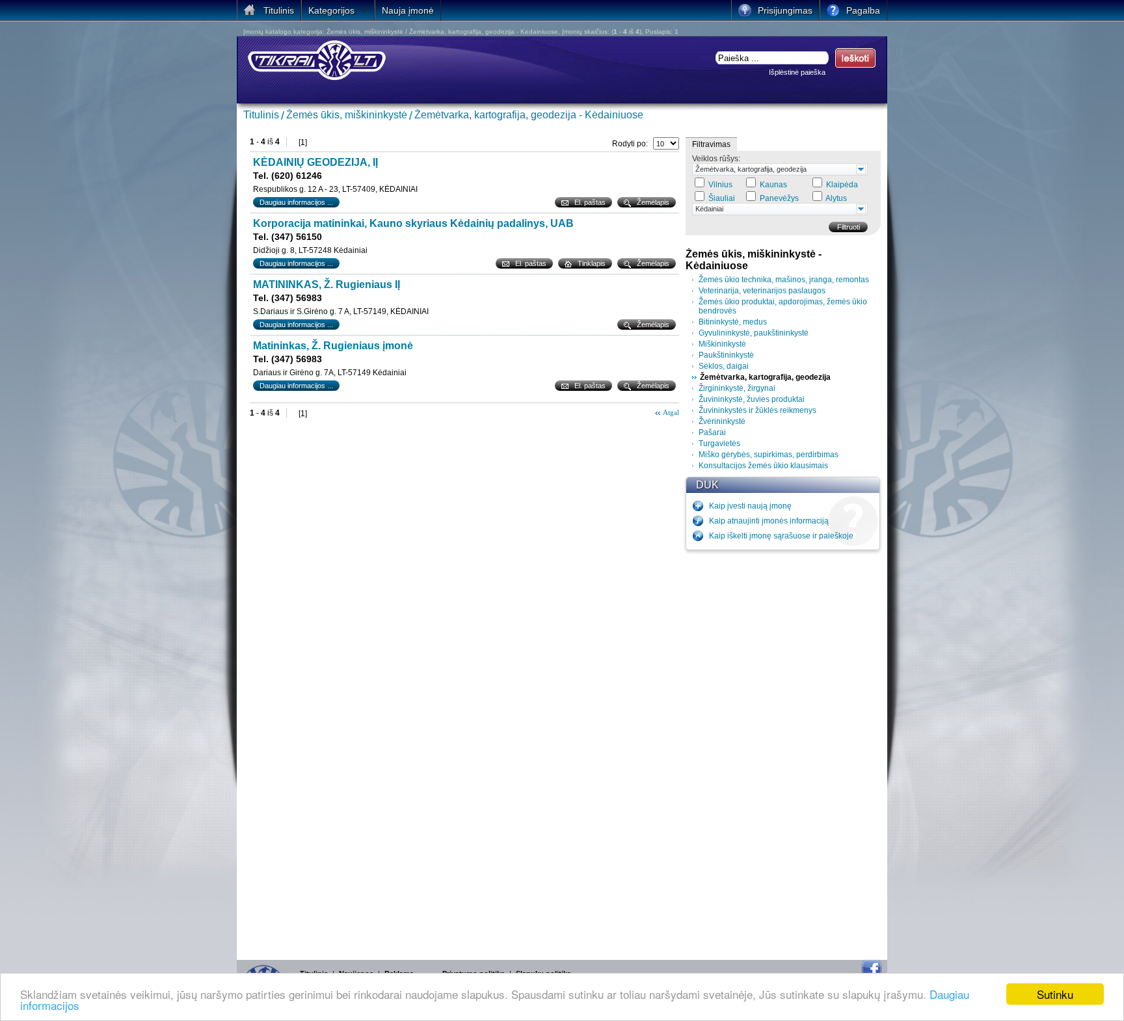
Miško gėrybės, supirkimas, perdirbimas (768, 454)
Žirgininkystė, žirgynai (737, 388)
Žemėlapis (653, 202)
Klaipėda (842, 184)
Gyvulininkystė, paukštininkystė (754, 333)
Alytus (836, 198)
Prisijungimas (785, 10)
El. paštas (590, 202)
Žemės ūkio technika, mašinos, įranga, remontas (784, 279)
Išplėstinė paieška (797, 72)
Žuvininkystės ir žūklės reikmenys (757, 410)
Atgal (671, 412)
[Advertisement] (783, 752)
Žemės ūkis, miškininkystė (346, 114)
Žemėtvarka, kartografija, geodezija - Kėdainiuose (528, 114)
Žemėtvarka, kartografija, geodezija (751, 169)
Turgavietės (719, 443)
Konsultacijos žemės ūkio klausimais (763, 465)
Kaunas (773, 184)
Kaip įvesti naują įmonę (750, 505)
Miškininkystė (722, 344)
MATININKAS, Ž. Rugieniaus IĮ (326, 284)
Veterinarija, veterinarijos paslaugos (762, 290)
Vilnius (720, 184)
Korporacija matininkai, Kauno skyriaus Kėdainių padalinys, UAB (413, 223)
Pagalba (863, 10)
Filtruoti (848, 227)
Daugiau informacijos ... (296, 202)
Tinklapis (592, 263)
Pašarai (712, 432)
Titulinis (261, 114)
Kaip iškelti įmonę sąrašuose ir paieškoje (781, 535)
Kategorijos (331, 10)
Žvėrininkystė (722, 421)
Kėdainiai (709, 209)
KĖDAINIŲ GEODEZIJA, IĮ (315, 162)
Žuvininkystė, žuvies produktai (752, 399)
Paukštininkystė (726, 355)
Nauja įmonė (408, 10)
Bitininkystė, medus (733, 321)
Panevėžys (779, 198)
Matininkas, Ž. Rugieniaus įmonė (333, 345)
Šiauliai (721, 198)
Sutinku (1055, 994)
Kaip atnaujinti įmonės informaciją (769, 520)
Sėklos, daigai (724, 366)
